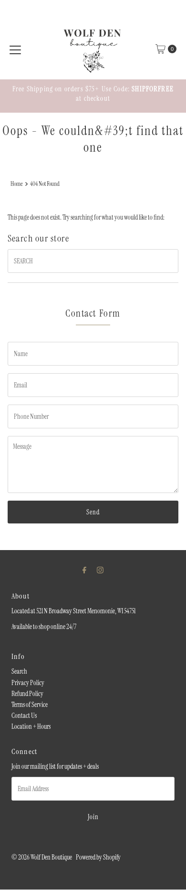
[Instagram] (100, 569)
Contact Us (24, 715)
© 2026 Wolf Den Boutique (42, 857)
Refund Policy (27, 693)
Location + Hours (31, 726)
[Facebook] (84, 569)
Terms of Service (29, 704)
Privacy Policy (27, 682)
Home (16, 184)
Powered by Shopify (98, 857)
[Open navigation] (15, 49)
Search (19, 671)
